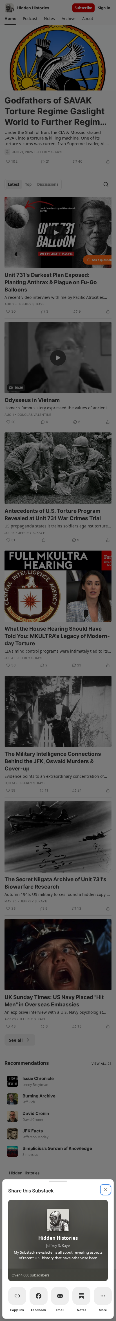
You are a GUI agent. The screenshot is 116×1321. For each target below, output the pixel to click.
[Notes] (81, 1296)
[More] (103, 1296)
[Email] (60, 1296)
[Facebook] (39, 1296)
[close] (105, 1189)
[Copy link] (17, 1296)
